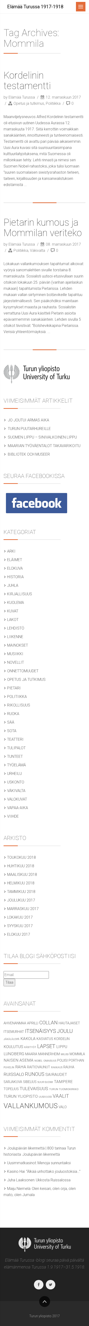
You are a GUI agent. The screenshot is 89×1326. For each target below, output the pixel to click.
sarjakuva (13, 1082)
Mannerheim (49, 1054)
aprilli (32, 1023)
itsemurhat (14, 1032)
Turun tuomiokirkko (64, 1089)
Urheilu (14, 773)
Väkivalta (37, 250)
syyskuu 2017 (20, 926)
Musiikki (15, 654)
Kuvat (12, 611)
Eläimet (14, 560)
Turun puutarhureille (29, 428)
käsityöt (30, 1047)
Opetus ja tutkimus (29, 103)
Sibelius (30, 1082)
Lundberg (14, 1053)
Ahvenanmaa (15, 1023)
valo (63, 1107)
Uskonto (15, 782)
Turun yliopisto (21, 1096)
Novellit (15, 662)
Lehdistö (15, 628)
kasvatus (45, 1039)
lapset (46, 1046)
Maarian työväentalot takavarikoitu (44, 446)
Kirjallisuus (19, 594)
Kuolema (15, 602)
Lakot (13, 619)
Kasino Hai (16, 1171)
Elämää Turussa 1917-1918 (35, 7)
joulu (65, 1031)
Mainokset (17, 645)
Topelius (11, 1089)
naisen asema (18, 1060)
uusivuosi (45, 1096)
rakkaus (56, 1067)
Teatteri (15, 739)
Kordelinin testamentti (27, 80)
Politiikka (53, 103)
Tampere (63, 1081)
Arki (11, 551)
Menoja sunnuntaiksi (54, 1163)
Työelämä (16, 765)
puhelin (9, 1067)
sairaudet (56, 1074)
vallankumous (31, 1106)
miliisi (65, 1054)
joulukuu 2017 (21, 900)
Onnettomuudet (22, 671)
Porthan (76, 1061)
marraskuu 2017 (23, 908)
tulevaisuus (34, 1088)
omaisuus (49, 1060)
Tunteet (15, 756)
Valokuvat (17, 799)
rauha (68, 1067)
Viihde (13, 816)
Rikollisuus (18, 705)
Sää (10, 722)
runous (34, 1074)
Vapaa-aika (17, 808)
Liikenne (15, 636)
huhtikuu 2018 (20, 866)
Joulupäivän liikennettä (41, 1154)
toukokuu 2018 (21, 857)
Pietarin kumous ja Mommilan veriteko (43, 227)
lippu (61, 1046)
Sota (11, 731)
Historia (15, 577)
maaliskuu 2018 (22, 874)
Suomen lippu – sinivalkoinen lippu (42, 437)
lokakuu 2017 (20, 917)
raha (20, 1066)
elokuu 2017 (18, 934)
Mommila (77, 1054)
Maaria (31, 1054)
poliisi (62, 1061)
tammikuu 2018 (21, 891)
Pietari (14, 688)
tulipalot (16, 748)
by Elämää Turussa (20, 97)
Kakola (28, 1038)
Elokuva (15, 568)
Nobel (38, 1060)
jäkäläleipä (11, 1039)
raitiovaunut (38, 1067)
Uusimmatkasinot (21, 1163)
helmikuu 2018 (20, 883)
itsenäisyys (40, 1031)
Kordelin (62, 1039)
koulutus (13, 1046)
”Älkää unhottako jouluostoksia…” (53, 1171)
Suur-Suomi (45, 1082)
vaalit (61, 1096)
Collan (48, 1023)
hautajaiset (69, 1023)
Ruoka (13, 713)
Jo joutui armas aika (28, 420)
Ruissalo (14, 1074)
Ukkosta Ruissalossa (53, 1180)
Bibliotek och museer (29, 454)
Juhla (12, 585)
